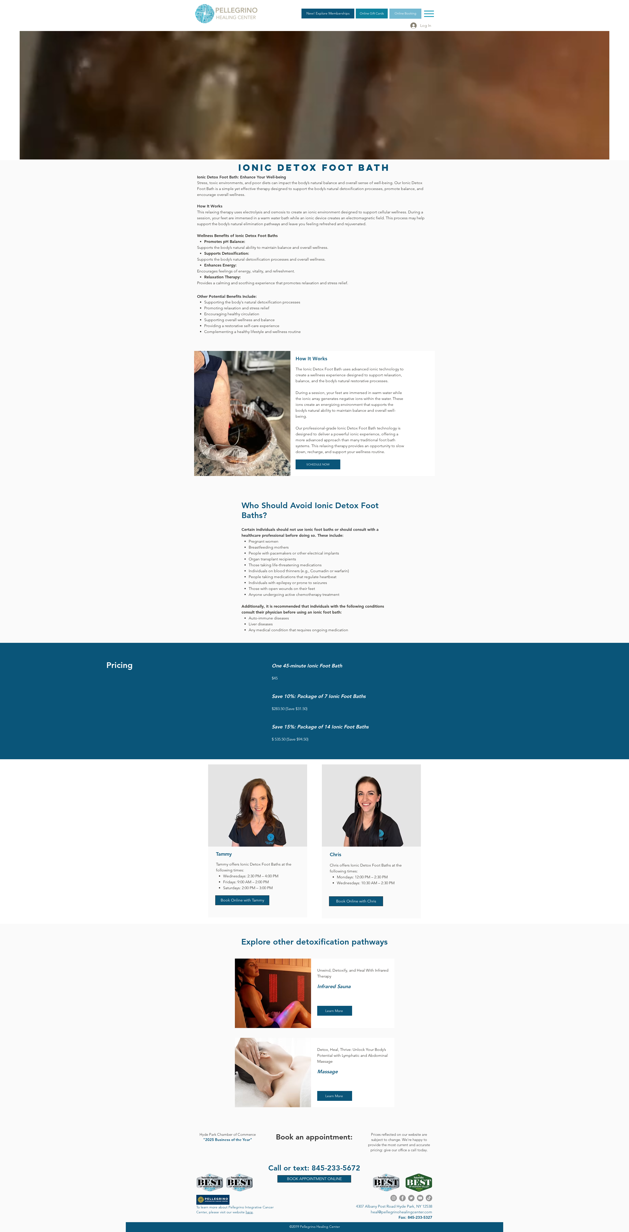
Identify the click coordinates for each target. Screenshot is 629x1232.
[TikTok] (429, 1198)
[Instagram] (393, 1198)
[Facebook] (402, 1198)
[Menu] (428, 13)
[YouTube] (420, 1198)
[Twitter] (411, 1198)
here (249, 1212)
